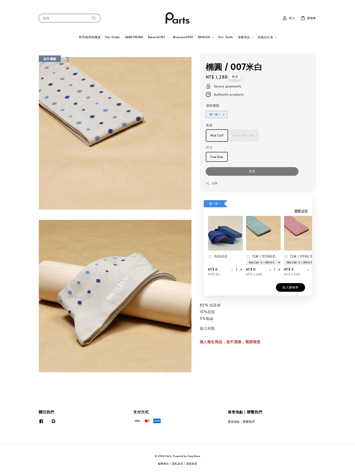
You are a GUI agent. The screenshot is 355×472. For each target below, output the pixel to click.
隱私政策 (177, 463)
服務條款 (163, 463)
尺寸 (209, 147)
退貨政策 (191, 463)
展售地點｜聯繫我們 (241, 422)
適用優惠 (212, 105)
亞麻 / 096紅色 (302, 256)
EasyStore (194, 456)
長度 (209, 125)
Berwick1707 (156, 37)
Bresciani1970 (183, 37)
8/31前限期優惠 (89, 37)
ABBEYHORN (134, 37)
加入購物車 (290, 287)
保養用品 (244, 37)
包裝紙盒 (221, 256)
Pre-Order (112, 37)
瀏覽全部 (301, 211)
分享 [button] (215, 183)
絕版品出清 (265, 37)
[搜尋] (93, 18)
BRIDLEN (204, 37)
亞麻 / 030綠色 (264, 256)
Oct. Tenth (225, 37)
